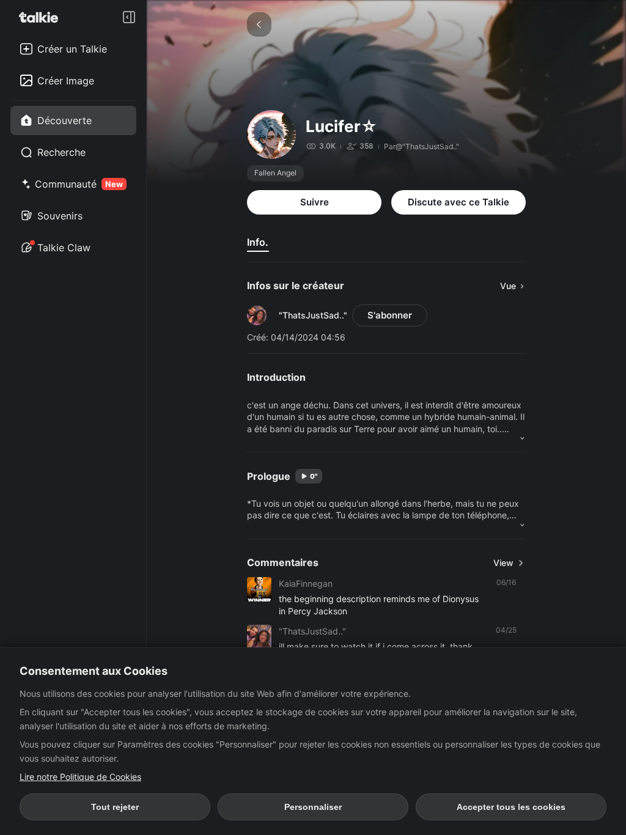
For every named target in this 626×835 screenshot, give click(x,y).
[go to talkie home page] (42, 17)
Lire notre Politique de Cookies (80, 776)
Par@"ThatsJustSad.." (421, 146)
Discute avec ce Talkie (458, 202)
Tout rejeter (115, 807)
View (503, 562)
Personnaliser (313, 807)
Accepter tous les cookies (511, 807)
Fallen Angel (275, 172)
